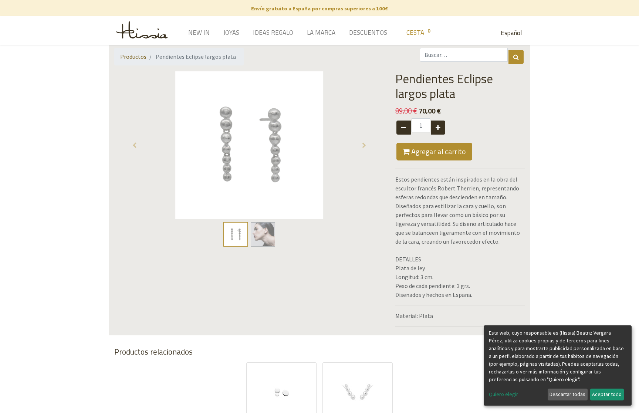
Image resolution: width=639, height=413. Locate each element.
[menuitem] (188, 33)
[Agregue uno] (438, 128)
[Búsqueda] (516, 57)
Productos (133, 56)
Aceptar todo (607, 394)
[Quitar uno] (403, 128)
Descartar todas (567, 394)
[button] (134, 145)
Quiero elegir (503, 394)
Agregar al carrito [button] (438, 151)
